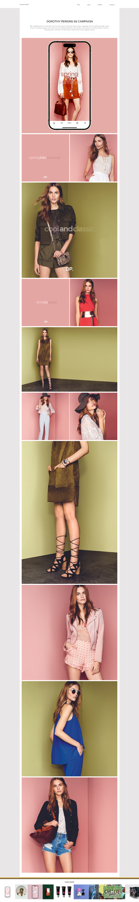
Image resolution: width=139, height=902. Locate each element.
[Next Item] (135, 892)
